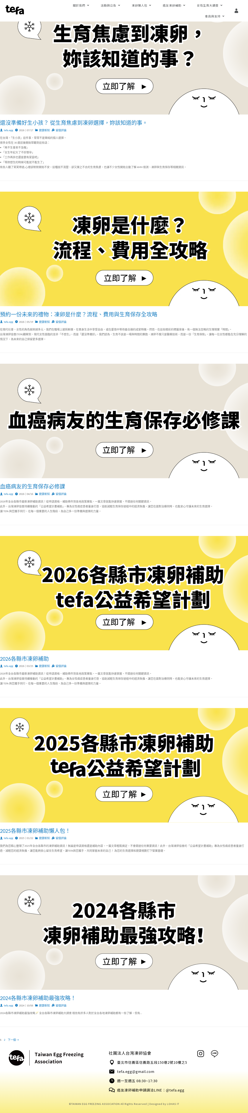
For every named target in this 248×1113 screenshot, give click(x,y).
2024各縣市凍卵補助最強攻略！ (38, 998)
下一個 (13, 1040)
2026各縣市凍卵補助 (24, 659)
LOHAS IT (173, 1104)
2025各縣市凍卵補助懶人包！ (35, 831)
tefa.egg (8, 130)
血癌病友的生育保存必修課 (32, 487)
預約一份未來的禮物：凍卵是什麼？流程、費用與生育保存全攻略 (78, 315)
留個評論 (61, 130)
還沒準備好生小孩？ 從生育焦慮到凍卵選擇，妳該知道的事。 (74, 123)
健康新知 (44, 130)
